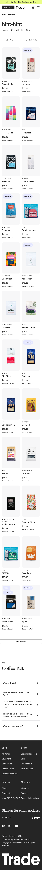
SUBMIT (36, 818)
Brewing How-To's (29, 754)
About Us (25, 788)
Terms (4, 836)
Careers (24, 793)
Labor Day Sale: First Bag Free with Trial (21, 2)
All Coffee (6, 754)
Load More (21, 641)
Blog (23, 759)
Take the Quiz (27, 769)
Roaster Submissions (30, 798)
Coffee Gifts (7, 764)
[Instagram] (9, 826)
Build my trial (8, 7)
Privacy (12, 836)
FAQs (4, 788)
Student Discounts (10, 774)
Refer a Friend (8, 769)
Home (4, 14)
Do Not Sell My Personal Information (16, 839)
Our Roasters (26, 764)
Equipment (6, 759)
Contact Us (6, 793)
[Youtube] (16, 826)
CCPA (20, 836)
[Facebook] (3, 826)
